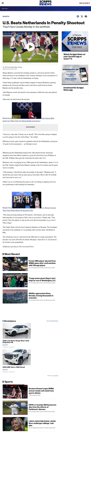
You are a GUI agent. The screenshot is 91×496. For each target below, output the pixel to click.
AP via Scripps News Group (13, 67)
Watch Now (84, 3)
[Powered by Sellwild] (55, 375)
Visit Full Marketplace (52, 321)
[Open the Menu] (2, 3)
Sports (6, 16)
